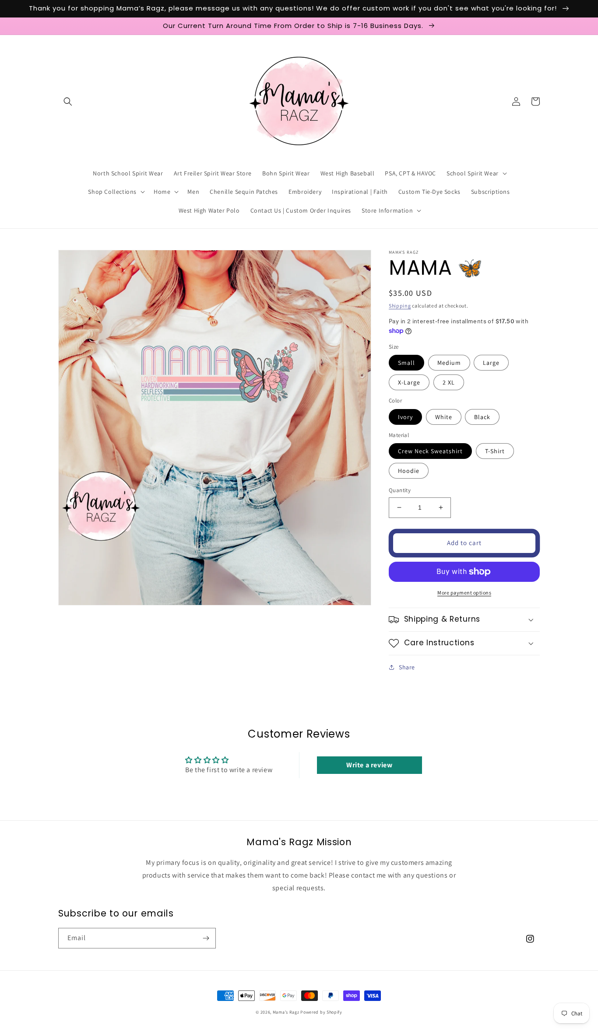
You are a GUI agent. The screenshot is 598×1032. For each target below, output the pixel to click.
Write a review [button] (369, 765)
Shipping (400, 305)
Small (406, 363)
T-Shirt (495, 451)
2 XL (449, 382)
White (443, 417)
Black (482, 417)
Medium (449, 363)
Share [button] (407, 667)
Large (491, 363)
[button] (67, 101)
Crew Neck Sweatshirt (430, 451)
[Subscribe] (205, 938)
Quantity (400, 490)
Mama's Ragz (286, 1012)
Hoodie (408, 471)
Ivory (405, 417)
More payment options (464, 592)
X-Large (409, 382)
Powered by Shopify (321, 1012)
